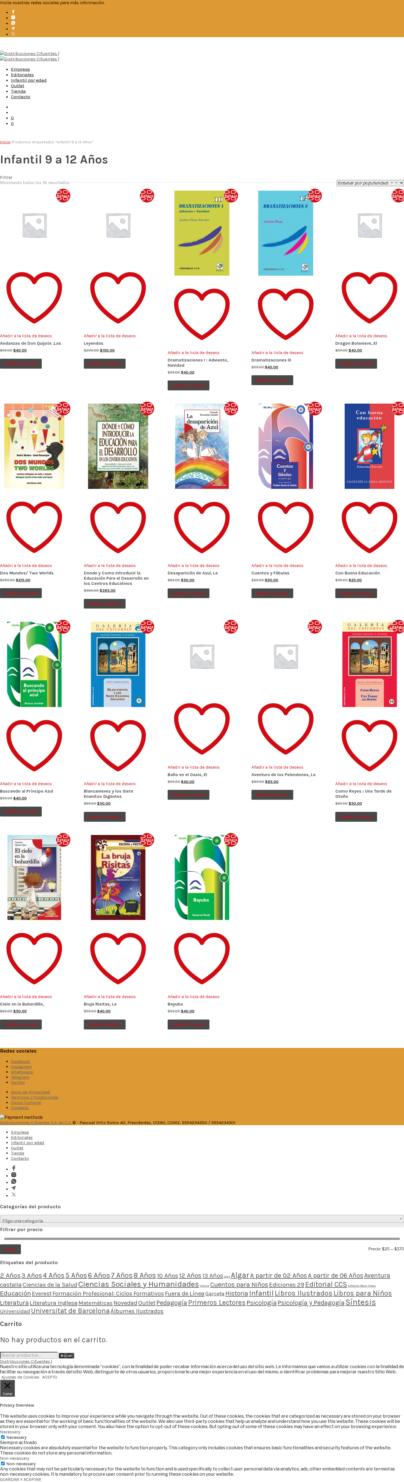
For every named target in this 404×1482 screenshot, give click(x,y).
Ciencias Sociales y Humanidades (138, 1284)
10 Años (167, 1275)
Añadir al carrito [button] (20, 363)
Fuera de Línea (184, 1293)
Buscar (66, 1356)
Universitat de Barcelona (70, 1311)
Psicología (262, 1302)
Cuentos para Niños (239, 1284)
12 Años (190, 1275)
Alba (227, 1276)
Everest (42, 1293)
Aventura (377, 1275)
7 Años (122, 1275)
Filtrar (10, 1249)
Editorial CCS (326, 1284)
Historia (236, 1293)
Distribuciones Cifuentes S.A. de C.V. (36, 1122)
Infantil (261, 1293)
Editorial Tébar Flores (362, 1285)
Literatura (14, 1302)
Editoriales (22, 74)
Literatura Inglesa (54, 1302)
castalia (11, 1284)
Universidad (15, 1311)
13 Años (212, 1275)
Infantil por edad (29, 80)
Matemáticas (95, 1303)
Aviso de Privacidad (30, 1092)
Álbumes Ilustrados (137, 1311)
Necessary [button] (10, 1431)
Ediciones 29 (286, 1284)
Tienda (18, 91)
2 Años (10, 1275)
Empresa (20, 69)
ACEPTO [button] (49, 1377)
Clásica (204, 1285)
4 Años (54, 1275)
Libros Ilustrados (304, 1293)
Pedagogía (171, 1302)
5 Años (76, 1275)
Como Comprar (26, 1102)
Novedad (125, 1302)
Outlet (17, 85)
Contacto (20, 96)
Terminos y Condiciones (34, 1097)
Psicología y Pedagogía (311, 1302)
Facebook (20, 1061)
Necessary (16, 1437)
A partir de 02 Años (278, 1275)
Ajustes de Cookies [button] (20, 1377)
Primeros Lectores (217, 1302)
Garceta (215, 1294)
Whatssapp (22, 1072)
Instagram (21, 1066)
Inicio (5, 142)
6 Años (99, 1275)
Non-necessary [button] (14, 1458)
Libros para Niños (362, 1293)
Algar (240, 1275)
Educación (15, 1293)
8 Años (145, 1275)
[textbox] (202, 1221)
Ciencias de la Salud (50, 1284)
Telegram (20, 1077)
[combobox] (202, 1219)
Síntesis (360, 1302)
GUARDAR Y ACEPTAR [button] (20, 1479)
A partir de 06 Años (335, 1275)
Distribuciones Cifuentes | (26, 1361)
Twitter (18, 1082)
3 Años (31, 1275)
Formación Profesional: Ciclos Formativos (108, 1293)
